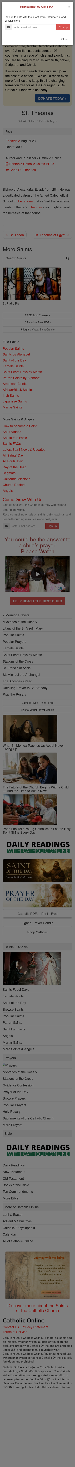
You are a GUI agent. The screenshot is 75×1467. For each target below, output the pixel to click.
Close (64, 39)
